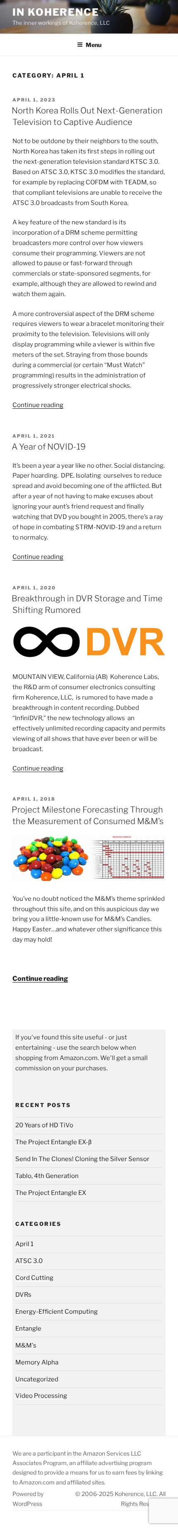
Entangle (28, 1328)
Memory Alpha (36, 1362)
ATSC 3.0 (29, 1261)
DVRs (23, 1294)
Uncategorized (36, 1379)
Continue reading (37, 405)
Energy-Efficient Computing (56, 1311)
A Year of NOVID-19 (49, 447)
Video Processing (41, 1395)
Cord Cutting (34, 1278)
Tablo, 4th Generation (47, 1176)
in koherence (55, 12)
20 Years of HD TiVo (44, 1125)
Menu (93, 44)
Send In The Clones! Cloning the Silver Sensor (82, 1159)
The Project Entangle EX (50, 1193)
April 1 (24, 1244)
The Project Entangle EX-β (53, 1142)
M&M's (25, 1345)
